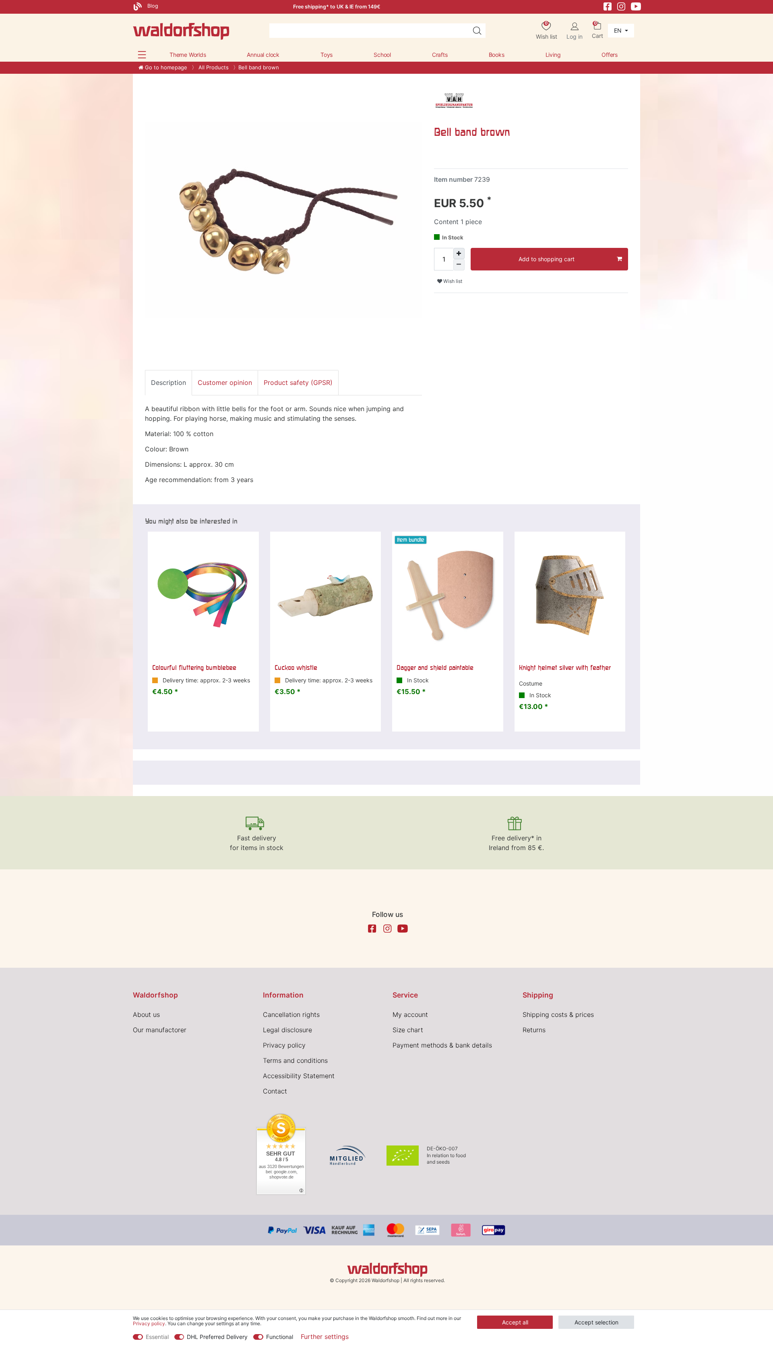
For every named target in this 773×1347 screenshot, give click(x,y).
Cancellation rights (291, 1014)
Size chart (408, 1030)
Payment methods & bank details (442, 1045)
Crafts (440, 54)
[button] (142, 55)
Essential (157, 1336)
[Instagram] (621, 6)
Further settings (325, 1336)
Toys (326, 54)
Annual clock (263, 54)
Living (553, 54)
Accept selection (596, 1322)
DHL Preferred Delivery (217, 1336)
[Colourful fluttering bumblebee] (203, 595)
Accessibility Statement (299, 1076)
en (618, 30)
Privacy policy (284, 1045)
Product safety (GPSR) (298, 382)
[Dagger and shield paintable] (447, 595)
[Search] (477, 30)
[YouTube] (636, 6)
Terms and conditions (295, 1060)
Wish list (452, 281)
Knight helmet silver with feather (565, 667)
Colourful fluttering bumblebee (194, 667)
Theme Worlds (187, 54)
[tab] (168, 382)
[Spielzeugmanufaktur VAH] (454, 101)
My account (410, 1014)
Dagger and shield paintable (435, 667)
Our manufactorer (159, 1030)
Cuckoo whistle (296, 667)
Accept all (515, 1322)
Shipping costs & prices (558, 1014)
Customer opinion (225, 382)
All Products (213, 67)
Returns (534, 1030)
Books (496, 54)
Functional (279, 1336)
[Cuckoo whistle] (325, 595)
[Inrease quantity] (459, 253)
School (382, 54)
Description (168, 382)
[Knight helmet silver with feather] (570, 595)
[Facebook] (608, 6)
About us (146, 1014)
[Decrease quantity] (459, 264)
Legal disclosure (287, 1030)
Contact (275, 1091)
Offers (609, 54)
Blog (152, 6)
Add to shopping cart (547, 259)
